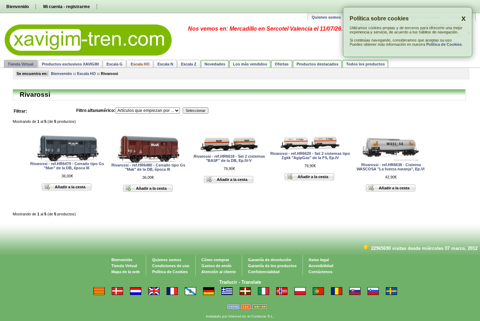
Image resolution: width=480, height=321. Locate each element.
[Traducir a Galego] (192, 293)
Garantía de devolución (269, 260)
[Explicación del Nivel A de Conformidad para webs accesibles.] (259, 308)
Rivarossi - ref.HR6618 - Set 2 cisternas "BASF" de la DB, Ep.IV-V (229, 158)
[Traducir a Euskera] (247, 293)
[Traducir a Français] (174, 293)
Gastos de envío (216, 266)
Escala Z (188, 64)
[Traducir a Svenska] (393, 293)
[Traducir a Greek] (229, 293)
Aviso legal (319, 260)
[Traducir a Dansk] (119, 293)
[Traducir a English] (156, 293)
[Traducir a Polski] (302, 293)
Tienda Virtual (20, 64)
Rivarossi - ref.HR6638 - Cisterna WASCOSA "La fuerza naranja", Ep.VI (391, 167)
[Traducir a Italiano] (265, 293)
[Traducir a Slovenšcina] (375, 293)
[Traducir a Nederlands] (137, 293)
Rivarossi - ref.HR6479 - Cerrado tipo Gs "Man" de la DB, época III (67, 166)
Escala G (114, 64)
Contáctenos (320, 272)
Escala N (165, 64)
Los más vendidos (250, 64)
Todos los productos (365, 64)
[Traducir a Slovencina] (357, 293)
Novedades (215, 64)
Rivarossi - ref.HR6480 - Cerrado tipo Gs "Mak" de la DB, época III (148, 167)
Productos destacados (317, 64)
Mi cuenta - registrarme (66, 6)
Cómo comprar (215, 260)
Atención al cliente (218, 272)
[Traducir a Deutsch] (210, 293)
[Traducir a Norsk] (283, 293)
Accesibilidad (321, 266)
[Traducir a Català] (101, 293)
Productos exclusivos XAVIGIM (70, 64)
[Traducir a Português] (320, 293)
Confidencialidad (264, 272)
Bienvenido (17, 6)
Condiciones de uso (170, 266)
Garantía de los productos (272, 266)
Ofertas (281, 64)
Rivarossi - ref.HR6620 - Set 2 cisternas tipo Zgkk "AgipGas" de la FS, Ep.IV (310, 155)
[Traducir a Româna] (338, 293)
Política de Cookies (444, 44)
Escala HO (86, 73)
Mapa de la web (125, 272)
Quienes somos (326, 17)
